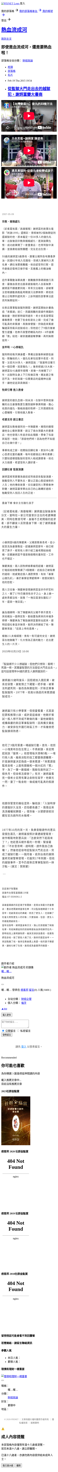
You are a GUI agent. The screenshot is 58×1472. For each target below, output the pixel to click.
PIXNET (15, 1419)
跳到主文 (6, 38)
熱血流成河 (14, 30)
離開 (18, 1465)
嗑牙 (23, 1003)
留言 (31, 989)
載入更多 (7, 1015)
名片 (10, 75)
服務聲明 (35, 1423)
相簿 (10, 67)
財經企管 (26, 999)
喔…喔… (6, 971)
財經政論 (28, 60)
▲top (4, 1008)
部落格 (11, 71)
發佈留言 (7, 1035)
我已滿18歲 (8, 1465)
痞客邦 (24, 989)
